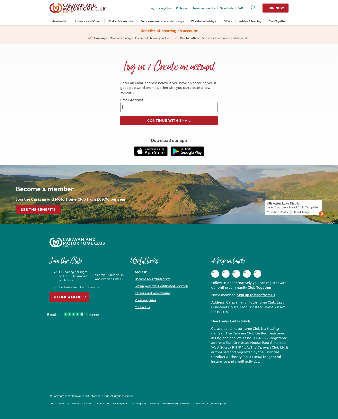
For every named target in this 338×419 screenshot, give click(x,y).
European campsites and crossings (162, 21)
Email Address (131, 100)
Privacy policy (139, 403)
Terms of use (102, 403)
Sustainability (200, 403)
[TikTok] (257, 274)
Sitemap (154, 403)
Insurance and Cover (88, 21)
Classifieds (226, 8)
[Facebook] (215, 274)
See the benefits (38, 209)
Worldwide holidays (203, 21)
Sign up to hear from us (256, 295)
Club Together (278, 21)
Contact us (142, 307)
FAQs (241, 8)
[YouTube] (247, 274)
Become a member (69, 297)
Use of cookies (57, 403)
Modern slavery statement (176, 403)
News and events (204, 8)
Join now (275, 8)
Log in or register (160, 8)
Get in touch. (240, 321)
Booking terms (121, 403)
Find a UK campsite (120, 21)
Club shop (182, 8)
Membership (59, 21)
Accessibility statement (80, 403)
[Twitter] (236, 274)
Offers (228, 21)
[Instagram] (226, 274)
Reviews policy (219, 403)
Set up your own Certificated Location (161, 286)
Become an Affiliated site (152, 279)
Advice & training (250, 21)
